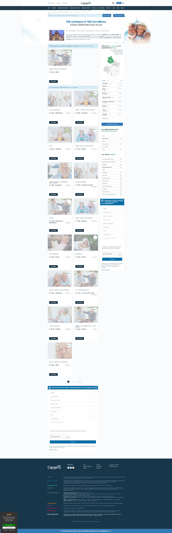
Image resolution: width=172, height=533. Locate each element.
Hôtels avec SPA (67, 505)
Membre (114, 3)
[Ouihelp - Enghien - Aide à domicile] (60, 351)
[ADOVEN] (60, 207)
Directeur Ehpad (98, 483)
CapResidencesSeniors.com (87, 514)
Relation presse (113, 466)
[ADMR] (60, 135)
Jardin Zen (112, 505)
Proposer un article (114, 464)
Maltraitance (114, 489)
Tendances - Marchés (76, 511)
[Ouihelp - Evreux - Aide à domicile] (86, 135)
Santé (73, 478)
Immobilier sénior (85, 503)
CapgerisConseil (75, 514)
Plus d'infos (53, 81)
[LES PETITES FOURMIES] (86, 171)
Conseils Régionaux (89, 488)
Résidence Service (75, 8)
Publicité (98, 468)
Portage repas (109, 494)
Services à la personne (98, 8)
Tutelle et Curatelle (68, 490)
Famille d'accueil (106, 481)
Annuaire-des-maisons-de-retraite (112, 514)
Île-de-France (111, 180)
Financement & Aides (68, 483)
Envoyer (73, 442)
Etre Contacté (119, 15)
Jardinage (88, 499)
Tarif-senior (85, 515)
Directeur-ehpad (99, 514)
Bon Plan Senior (67, 478)
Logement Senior (85, 8)
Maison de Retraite (68, 480)
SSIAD (88, 495)
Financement (94, 510)
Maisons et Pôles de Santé (95, 515)
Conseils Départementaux (101, 488)
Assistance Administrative (75, 496)
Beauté (84, 505)
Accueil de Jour (88, 480)
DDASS (121, 488)
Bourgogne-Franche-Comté (111, 161)
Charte (85, 468)
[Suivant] (80, 382)
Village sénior (76, 503)
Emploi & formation (52, 508)
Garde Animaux (81, 499)
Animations (113, 481)
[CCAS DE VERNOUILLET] (60, 99)
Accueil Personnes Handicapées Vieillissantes (112, 480)
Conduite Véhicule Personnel (94, 497)
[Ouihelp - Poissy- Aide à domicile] (86, 207)
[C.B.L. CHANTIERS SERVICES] (86, 279)
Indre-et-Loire (111, 144)
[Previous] (66, 382)
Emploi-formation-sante (69, 515)
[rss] (54, 3)
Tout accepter (9, 525)
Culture (84, 478)
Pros (118, 8)
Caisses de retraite (99, 489)
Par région (66, 485)
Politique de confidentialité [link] (9, 530)
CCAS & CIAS (80, 492)
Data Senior (89, 478)
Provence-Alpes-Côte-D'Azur (111, 194)
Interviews (75, 477)
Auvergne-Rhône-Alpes (111, 159)
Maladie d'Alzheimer (79, 480)
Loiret (111, 149)
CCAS (72, 489)
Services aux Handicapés (79, 495)
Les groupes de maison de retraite (92, 481)
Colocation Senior (94, 503)
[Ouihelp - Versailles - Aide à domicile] (60, 279)
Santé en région (76, 488)
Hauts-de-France (111, 178)
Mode (80, 505)
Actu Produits (105, 477)
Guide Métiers (80, 508)
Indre (103, 141)
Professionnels (51, 510)
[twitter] (51, 3)
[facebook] (49, 3)
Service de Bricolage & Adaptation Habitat (102, 499)
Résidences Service (52, 485)
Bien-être (108, 8)
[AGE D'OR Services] (60, 243)
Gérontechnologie (86, 511)
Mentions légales (87, 466)
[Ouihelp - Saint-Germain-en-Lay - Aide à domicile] (86, 315)
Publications (79, 478)
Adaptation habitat (117, 503)
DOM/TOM (111, 172)
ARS (64, 488)
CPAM (68, 489)
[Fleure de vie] (86, 243)
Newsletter (65, 3)
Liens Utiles (50, 487)
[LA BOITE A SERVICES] (60, 315)
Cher (103, 136)
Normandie (111, 183)
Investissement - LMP (103, 510)
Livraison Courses (100, 494)
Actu (49, 8)
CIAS (76, 489)
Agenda (54, 8)
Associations (107, 489)
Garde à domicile (91, 494)
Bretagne (111, 164)
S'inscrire (119, 2)
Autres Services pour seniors (79, 500)
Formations (73, 508)
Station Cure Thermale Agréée (101, 505)
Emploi (122, 8)
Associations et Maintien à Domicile (105, 496)
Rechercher (107, 15)
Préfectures (111, 488)
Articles (70, 477)
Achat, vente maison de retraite (99, 511)
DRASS (116, 488)
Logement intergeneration (105, 503)
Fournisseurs (66, 510)
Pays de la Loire (111, 191)
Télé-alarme (117, 499)
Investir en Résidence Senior (85, 485)
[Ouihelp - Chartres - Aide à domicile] (86, 99)
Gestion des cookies (95, 521)
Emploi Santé (66, 508)
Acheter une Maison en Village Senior (102, 485)
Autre (104, 483)
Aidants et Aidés (97, 477)
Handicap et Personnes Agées (117, 477)
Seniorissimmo (67, 514)
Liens (113, 8)
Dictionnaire (91, 483)
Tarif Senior (75, 505)
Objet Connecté (111, 511)
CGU (84, 464)
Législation (77, 483)
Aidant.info (79, 515)
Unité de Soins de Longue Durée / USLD (73, 481)
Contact (58, 3)
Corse (103, 170)
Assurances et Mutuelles (87, 489)
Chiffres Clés (84, 483)
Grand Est (111, 175)
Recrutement (73, 510)
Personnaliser (9, 527)
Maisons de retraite (63, 8)
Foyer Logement (97, 480)
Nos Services (66, 511)
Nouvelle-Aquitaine (111, 186)
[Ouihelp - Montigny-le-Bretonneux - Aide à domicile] (60, 171)
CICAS (90, 492)
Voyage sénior (89, 505)
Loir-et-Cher (105, 146)
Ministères (68, 488)
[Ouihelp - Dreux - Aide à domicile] (60, 58)
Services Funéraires (92, 500)
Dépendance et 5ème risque (85, 477)
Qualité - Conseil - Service (83, 510)
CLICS (79, 489)
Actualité (49, 477)
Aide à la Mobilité (81, 497)
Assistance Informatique (89, 496)
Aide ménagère (82, 494)
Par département (73, 485)
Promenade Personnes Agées (109, 497)
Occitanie (111, 189)
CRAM (65, 489)
